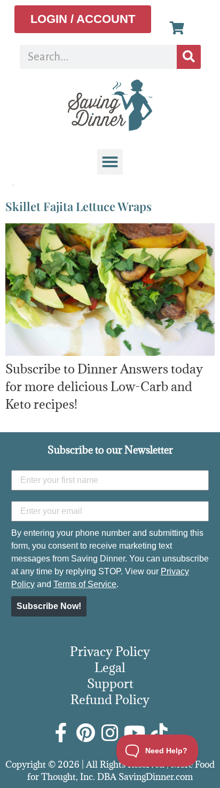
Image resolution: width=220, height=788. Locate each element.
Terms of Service (84, 584)
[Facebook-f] (60, 733)
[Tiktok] (159, 733)
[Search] (189, 57)
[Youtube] (134, 733)
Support (110, 683)
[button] (110, 162)
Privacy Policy (110, 651)
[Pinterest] (85, 733)
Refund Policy (110, 699)
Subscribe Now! (49, 606)
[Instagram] (110, 733)
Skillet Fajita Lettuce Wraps (78, 206)
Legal (110, 667)
